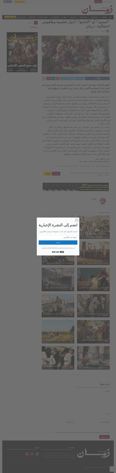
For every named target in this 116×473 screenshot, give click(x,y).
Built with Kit (58, 252)
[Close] (77, 220)
